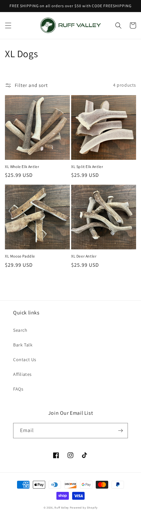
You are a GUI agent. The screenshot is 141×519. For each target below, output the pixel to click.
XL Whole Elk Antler (22, 166)
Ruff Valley (61, 507)
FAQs (18, 389)
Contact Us (24, 359)
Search (20, 330)
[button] (8, 25)
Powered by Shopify (84, 507)
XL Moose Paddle (20, 256)
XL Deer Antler (83, 256)
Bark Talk (22, 345)
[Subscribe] (120, 430)
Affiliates (22, 374)
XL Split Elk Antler (87, 166)
